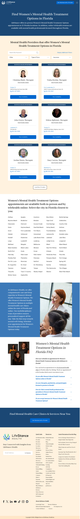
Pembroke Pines (51, 254)
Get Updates (28, 453)
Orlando (48, 251)
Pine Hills (62, 254)
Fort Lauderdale (26, 230)
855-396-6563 (49, 131)
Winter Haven (12, 275)
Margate (23, 244)
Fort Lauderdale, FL (49, 87)
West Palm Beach (64, 271)
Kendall (10, 237)
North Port (11, 251)
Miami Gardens (12, 248)
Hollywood (24, 234)
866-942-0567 (49, 91)
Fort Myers (37, 230)
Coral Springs (50, 224)
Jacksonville (50, 234)
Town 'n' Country (26, 271)
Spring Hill (62, 261)
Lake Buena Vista (39, 237)
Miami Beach (63, 244)
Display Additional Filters (64, 52)
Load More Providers (40, 187)
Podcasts (48, 439)
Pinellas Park (12, 258)
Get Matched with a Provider (65, 2)
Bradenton (24, 220)
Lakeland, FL (13, 127)
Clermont (23, 224)
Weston (48, 271)
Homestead (37, 234)
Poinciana (36, 258)
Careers (50, 508)
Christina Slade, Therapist (23, 80)
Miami (48, 244)
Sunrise (48, 265)
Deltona (61, 227)
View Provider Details (23, 82)
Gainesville (62, 230)
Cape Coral (49, 220)
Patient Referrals (50, 437)
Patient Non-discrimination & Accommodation (50, 458)
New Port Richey (51, 248)
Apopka (23, 217)
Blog (47, 442)
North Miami (63, 248)
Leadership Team (40, 504)
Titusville (11, 271)
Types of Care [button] (40, 57)
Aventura (36, 217)
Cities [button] (18, 57)
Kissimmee (24, 237)
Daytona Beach (25, 227)
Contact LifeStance (40, 508)
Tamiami (23, 268)
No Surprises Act (58, 506)
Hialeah (10, 234)
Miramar (36, 248)
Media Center (49, 446)
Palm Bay (11, 254)
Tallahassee (62, 265)
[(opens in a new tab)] (3, 501)
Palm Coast (24, 254)
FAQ (47, 448)
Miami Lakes (24, 248)
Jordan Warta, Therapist (23, 160)
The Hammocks (51, 268)
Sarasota (49, 261)
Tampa (36, 268)
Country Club (63, 224)
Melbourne (37, 244)
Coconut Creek (38, 224)
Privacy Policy (49, 450)
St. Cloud (23, 265)
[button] (38, 450)
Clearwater (11, 224)
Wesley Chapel (38, 271)
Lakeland (49, 237)
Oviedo (61, 251)
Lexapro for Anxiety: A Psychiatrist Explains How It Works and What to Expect (66, 459)
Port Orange (63, 258)
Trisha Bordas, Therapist (57, 80)
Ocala (22, 251)
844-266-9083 (16, 131)
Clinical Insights (50, 444)
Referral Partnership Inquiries (43, 506)
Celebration (62, 220)
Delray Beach (50, 227)
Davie (9, 227)
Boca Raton (49, 217)
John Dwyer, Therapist (23, 120)
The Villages (63, 268)
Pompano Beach (51, 258)
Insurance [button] (61, 57)
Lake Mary (62, 237)
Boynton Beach (12, 220)
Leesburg (36, 241)
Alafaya (10, 217)
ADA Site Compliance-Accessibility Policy (50, 469)
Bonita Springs (63, 217)
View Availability (23, 96)
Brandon (36, 220)
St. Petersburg (38, 265)
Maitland (10, 244)
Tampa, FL (47, 127)
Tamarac (10, 268)
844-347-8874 (16, 91)
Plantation (24, 258)
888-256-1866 (49, 171)
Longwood (62, 241)
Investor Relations (52, 504)
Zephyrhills (24, 275)
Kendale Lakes (63, 234)
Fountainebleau (51, 230)
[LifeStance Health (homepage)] (8, 2)
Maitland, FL (47, 167)
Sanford (36, 261)
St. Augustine (12, 265)
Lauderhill (24, 241)
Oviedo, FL (13, 87)
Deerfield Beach (38, 227)
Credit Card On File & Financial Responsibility (50, 475)
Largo (10, 241)
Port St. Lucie (12, 261)
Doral (9, 230)
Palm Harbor (37, 254)
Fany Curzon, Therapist (56, 160)
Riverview (24, 261)
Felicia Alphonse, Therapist (57, 120)
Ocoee (35, 251)
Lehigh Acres (50, 241)
